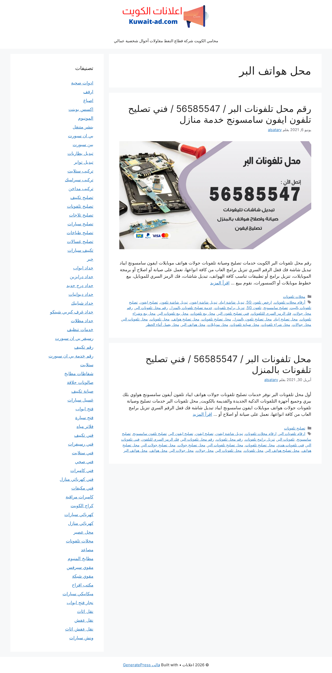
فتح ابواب (84, 408)
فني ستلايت (82, 452)
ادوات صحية (82, 82)
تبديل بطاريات (80, 153)
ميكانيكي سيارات (78, 593)
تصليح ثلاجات (81, 215)
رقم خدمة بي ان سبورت (71, 356)
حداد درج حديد (79, 285)
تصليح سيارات (80, 223)
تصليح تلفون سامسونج (150, 433)
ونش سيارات (81, 637)
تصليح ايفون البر (181, 433)
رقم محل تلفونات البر (151, 307)
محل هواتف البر (193, 324)
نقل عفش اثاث (79, 629)
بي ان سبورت (80, 135)
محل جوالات (301, 324)
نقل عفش (83, 620)
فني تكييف (83, 435)
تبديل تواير (83, 162)
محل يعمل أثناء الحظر (162, 324)
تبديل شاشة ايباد (231, 302)
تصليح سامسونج (276, 307)
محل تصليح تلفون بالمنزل (252, 319)
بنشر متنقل (83, 127)
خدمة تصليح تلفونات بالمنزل (191, 307)
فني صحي (84, 461)
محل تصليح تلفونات (216, 319)
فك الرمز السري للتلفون (160, 439)
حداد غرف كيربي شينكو (71, 311)
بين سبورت (83, 144)
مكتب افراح (82, 585)
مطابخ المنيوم (80, 558)
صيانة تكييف (82, 391)
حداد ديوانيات (80, 294)
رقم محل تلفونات (229, 439)
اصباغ (88, 100)
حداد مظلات (82, 320)
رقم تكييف (83, 347)
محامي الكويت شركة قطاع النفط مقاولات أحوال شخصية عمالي (166, 40)
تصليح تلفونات (294, 428)
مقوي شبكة (82, 576)
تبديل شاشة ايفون (203, 302)
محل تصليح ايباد (286, 319)
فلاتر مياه (85, 426)
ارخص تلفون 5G (259, 302)
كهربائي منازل (80, 523)
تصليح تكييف (81, 197)
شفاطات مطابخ (78, 373)
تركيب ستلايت (80, 171)
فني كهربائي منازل (76, 479)
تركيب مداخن (80, 188)
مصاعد (87, 549)
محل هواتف (159, 450)
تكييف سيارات (80, 250)
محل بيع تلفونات (203, 313)
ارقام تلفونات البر (292, 433)
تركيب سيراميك (79, 179)
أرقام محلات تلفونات (289, 302)
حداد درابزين (81, 276)
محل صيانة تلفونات (244, 324)
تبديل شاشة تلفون (174, 302)
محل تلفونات (160, 319)
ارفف (88, 91)
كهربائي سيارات (78, 514)
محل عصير (83, 532)
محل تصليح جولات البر (159, 445)
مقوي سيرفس (80, 567)
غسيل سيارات (80, 400)
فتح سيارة (84, 417)
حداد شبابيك (82, 303)
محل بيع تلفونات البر (173, 313)
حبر (90, 259)
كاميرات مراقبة (79, 496)
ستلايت (86, 364)
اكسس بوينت (80, 109)
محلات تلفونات (294, 296)
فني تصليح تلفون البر (233, 313)
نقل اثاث (85, 611)
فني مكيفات (82, 488)
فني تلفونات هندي (290, 445)
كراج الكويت (82, 505)
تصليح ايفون (149, 302)
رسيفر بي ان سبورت (74, 338)
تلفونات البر (286, 439)
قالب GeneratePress (141, 664)
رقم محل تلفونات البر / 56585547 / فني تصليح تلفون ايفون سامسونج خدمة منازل (219, 114)
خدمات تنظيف (80, 329)
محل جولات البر (182, 450)
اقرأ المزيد (220, 282)
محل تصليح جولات (191, 445)
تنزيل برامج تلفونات (230, 307)
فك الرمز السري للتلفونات (271, 313)
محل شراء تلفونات (275, 324)
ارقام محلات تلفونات (260, 433)
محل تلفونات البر (135, 319)
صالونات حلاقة (80, 382)
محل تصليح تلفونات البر (225, 445)
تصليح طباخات (80, 232)
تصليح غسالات (80, 241)
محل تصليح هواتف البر (283, 450)
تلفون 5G (254, 307)
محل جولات (205, 450)
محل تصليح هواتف (185, 319)
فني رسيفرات (80, 444)
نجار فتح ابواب (80, 602)
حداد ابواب (83, 267)
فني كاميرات (81, 470)
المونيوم (85, 118)
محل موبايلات (218, 324)
